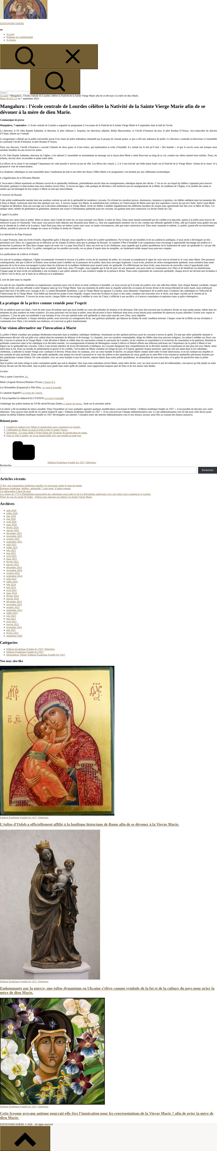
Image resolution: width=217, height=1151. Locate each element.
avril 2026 (11, 521)
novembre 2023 (14, 604)
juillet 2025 (12, 547)
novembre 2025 (14, 536)
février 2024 (12, 596)
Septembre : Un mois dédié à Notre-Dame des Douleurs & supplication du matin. (47, 432)
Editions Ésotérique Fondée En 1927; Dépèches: (72, 462)
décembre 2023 (14, 601)
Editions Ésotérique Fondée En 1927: (25, 652)
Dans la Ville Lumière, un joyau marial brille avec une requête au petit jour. (43, 435)
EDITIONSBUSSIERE (12, 23)
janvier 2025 (12, 564)
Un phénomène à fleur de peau (15, 491)
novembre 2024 (14, 570)
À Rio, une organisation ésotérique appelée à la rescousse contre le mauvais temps (41, 485)
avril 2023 (11, 621)
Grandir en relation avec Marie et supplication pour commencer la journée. (43, 427)
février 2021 (12, 633)
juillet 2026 (12, 513)
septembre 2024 (14, 576)
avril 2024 (11, 590)
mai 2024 (11, 587)
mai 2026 (11, 519)
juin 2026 (11, 516)
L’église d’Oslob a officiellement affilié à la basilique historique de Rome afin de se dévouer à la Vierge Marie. (89, 824)
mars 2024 (11, 593)
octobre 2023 (13, 607)
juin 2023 (11, 616)
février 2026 (12, 527)
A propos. (11, 40)
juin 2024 (11, 584)
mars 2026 (11, 524)
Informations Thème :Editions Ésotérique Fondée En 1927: (35, 654)
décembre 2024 (14, 567)
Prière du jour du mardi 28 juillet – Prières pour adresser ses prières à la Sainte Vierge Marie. (46, 497)
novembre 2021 (14, 627)
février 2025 (12, 561)
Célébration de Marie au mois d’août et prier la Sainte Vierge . (37, 430)
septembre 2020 (14, 635)
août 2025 (11, 544)
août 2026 (11, 510)
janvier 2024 (12, 598)
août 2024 (11, 578)
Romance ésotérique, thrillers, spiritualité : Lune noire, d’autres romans (35, 488)
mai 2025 (11, 553)
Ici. (26, 376)
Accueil (10, 34)
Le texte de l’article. (33, 392)
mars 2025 (11, 559)
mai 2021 (11, 630)
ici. (96, 222)
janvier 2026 (12, 530)
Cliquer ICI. (49, 382)
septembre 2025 (14, 541)
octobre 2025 (13, 539)
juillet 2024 (12, 581)
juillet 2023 (12, 613)
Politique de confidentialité (19, 37)
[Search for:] (15, 92)
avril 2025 (11, 556)
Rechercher (5, 465)
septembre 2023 (14, 610)
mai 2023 (11, 618)
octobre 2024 (13, 573)
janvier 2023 (12, 624)
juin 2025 (11, 550)
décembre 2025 (14, 533)
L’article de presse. (73, 403)
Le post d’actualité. (52, 387)
